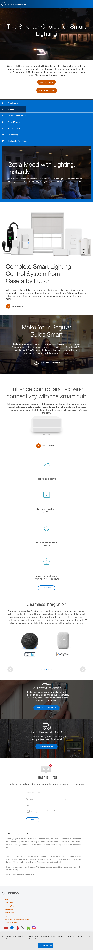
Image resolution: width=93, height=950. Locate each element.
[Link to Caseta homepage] (10, 893)
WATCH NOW (19, 185)
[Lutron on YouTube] (6, 928)
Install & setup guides (46, 708)
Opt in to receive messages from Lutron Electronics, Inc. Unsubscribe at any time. (47, 812)
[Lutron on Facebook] (12, 927)
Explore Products (46, 90)
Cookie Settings (46, 945)
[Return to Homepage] (13, 4)
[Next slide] (83, 669)
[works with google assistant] (63, 644)
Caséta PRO (9, 899)
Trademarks (9, 909)
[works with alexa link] (30, 644)
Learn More (46, 588)
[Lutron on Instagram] (34, 927)
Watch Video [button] (48, 446)
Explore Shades (46, 82)
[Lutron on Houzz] (28, 928)
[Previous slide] (10, 669)
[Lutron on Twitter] (22, 927)
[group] (46, 172)
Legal (6, 916)
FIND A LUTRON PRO (46, 746)
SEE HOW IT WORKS (50, 362)
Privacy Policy (9, 912)
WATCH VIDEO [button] (17, 306)
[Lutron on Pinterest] (17, 928)
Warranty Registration (12, 906)
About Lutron (9, 902)
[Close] (89, 936)
